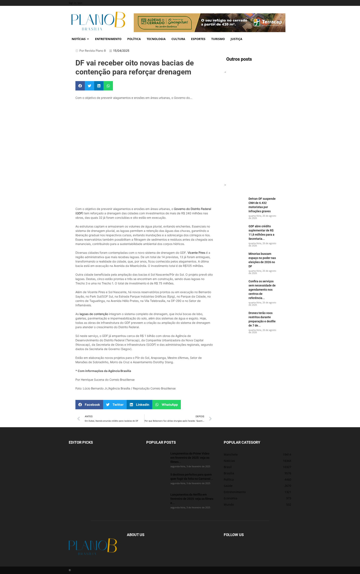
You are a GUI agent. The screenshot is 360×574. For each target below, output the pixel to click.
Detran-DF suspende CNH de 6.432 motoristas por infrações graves (262, 205)
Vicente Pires (196, 252)
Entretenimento (108, 39)
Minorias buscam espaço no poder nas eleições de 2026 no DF (262, 260)
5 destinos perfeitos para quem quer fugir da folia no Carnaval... (191, 476)
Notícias (79, 39)
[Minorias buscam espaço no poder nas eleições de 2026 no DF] (234, 259)
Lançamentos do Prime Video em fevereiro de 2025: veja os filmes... (189, 457)
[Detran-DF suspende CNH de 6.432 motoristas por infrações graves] (234, 204)
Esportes (198, 39)
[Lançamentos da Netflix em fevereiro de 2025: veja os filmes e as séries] (156, 499)
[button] (80, 85)
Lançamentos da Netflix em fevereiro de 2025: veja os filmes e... (191, 498)
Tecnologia (156, 39)
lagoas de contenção (94, 314)
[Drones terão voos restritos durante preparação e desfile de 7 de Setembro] (234, 318)
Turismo (218, 39)
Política (134, 39)
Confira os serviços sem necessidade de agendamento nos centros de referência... (262, 289)
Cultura (178, 39)
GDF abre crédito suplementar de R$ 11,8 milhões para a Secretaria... (261, 232)
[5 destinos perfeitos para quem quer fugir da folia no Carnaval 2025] (156, 479)
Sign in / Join (75, 2)
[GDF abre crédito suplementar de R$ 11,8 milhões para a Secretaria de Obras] (234, 231)
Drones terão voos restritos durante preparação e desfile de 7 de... (262, 319)
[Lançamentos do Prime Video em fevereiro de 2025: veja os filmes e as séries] (156, 458)
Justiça (236, 39)
